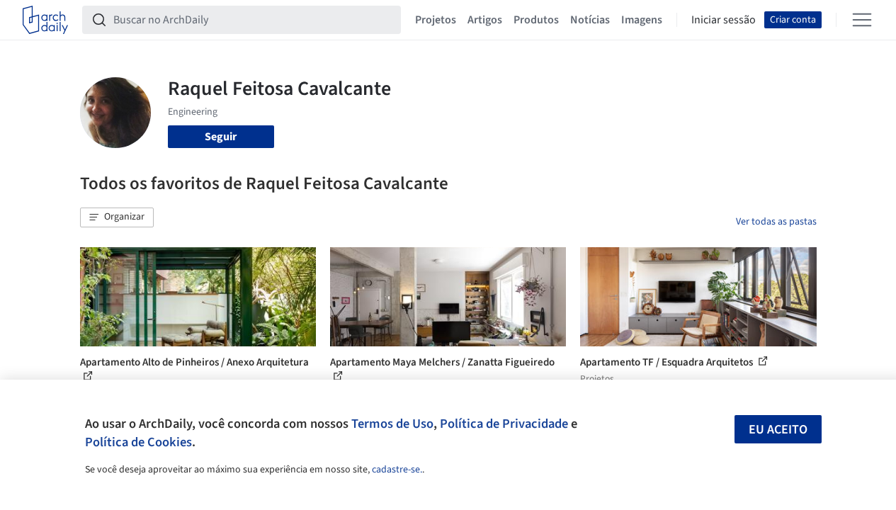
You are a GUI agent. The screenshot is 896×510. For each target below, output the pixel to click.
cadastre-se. (397, 470)
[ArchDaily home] (45, 20)
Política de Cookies (138, 442)
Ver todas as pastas (776, 222)
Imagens (641, 20)
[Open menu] (862, 19)
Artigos (484, 20)
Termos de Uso (392, 423)
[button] (117, 217)
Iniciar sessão (723, 20)
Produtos (536, 20)
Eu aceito (778, 429)
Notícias (590, 20)
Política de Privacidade (504, 423)
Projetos (435, 20)
